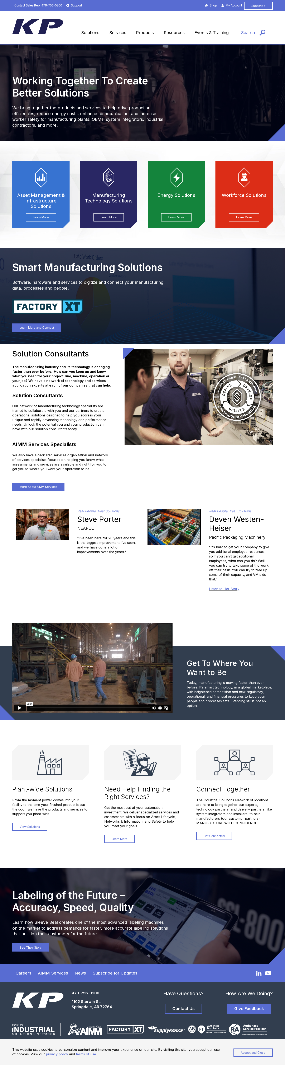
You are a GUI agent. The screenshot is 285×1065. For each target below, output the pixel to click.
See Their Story (31, 947)
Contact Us (183, 1008)
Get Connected (214, 836)
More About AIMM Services (38, 487)
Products (145, 32)
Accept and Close (253, 1052)
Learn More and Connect (37, 327)
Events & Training (211, 32)
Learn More (41, 217)
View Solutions (30, 826)
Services (117, 32)
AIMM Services (53, 973)
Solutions (90, 32)
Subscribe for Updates (115, 973)
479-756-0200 (85, 993)
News (80, 973)
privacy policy (57, 1054)
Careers (23, 973)
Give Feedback (249, 1008)
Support (76, 5)
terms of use (86, 1054)
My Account (234, 5)
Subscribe (258, 6)
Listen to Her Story (224, 589)
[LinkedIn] (259, 973)
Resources (174, 32)
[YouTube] (268, 973)
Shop (213, 5)
